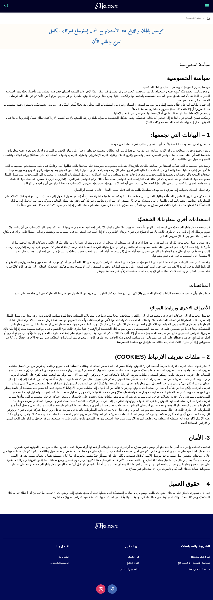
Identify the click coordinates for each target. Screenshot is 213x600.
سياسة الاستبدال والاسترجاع (194, 563)
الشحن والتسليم (129, 569)
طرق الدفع (133, 563)
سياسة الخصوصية (199, 569)
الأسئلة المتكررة (59, 563)
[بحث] (6, 6)
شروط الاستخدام (200, 557)
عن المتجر (133, 557)
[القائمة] (207, 6)
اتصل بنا (64, 557)
